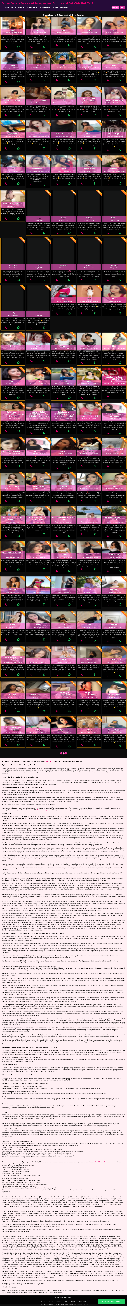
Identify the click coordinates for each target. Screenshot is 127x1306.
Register (115, 7)
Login (122, 7)
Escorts (13, 7)
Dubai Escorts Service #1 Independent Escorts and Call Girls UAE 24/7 (47, 3)
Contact (72, 1301)
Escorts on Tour (32, 7)
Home (7, 7)
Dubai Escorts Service (102, 1162)
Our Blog (55, 7)
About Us (50, 1301)
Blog (66, 1301)
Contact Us (64, 7)
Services (59, 1301)
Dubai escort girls (43, 810)
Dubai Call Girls (49, 761)
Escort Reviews (45, 7)
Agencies (21, 7)
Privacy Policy (82, 1301)
